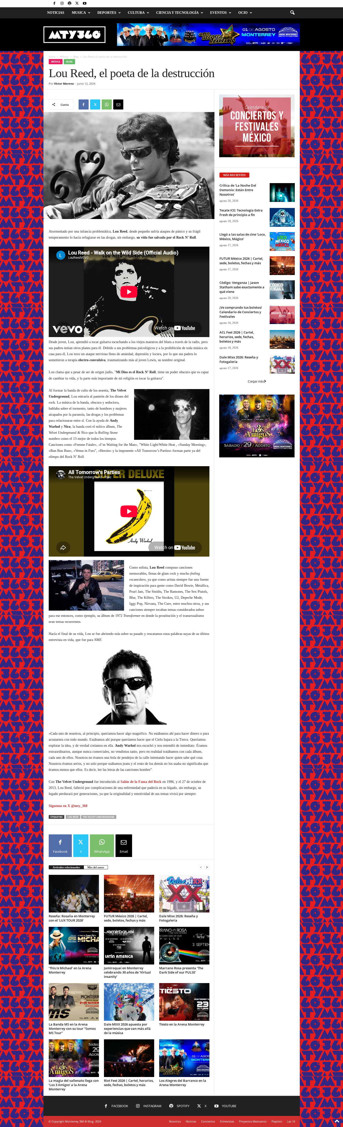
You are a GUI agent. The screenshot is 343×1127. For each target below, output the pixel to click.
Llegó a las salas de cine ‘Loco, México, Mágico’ (242, 236)
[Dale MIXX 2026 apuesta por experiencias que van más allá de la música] (129, 1002)
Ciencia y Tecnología (177, 13)
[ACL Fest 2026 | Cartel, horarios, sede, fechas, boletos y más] (282, 339)
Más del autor (95, 867)
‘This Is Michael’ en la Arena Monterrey (70, 970)
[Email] (118, 104)
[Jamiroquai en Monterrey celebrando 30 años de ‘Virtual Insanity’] (129, 945)
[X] (77, 3)
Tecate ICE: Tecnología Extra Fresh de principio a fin (241, 212)
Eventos (218, 13)
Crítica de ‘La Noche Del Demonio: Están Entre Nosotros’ (237, 190)
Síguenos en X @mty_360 (68, 806)
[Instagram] (62, 3)
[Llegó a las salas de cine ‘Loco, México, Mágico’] (282, 241)
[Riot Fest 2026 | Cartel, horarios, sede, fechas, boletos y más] (129, 1058)
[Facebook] (54, 3)
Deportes (106, 13)
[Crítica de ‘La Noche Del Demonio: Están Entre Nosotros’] (282, 192)
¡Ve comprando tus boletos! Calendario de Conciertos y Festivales (240, 312)
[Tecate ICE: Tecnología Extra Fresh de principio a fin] (282, 217)
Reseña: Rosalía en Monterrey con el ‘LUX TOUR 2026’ (72, 918)
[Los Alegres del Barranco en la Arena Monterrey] (184, 1058)
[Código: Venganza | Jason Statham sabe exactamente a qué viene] (282, 289)
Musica (79, 13)
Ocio (243, 13)
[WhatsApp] (107, 104)
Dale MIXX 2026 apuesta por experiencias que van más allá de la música (127, 1028)
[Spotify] (70, 3)
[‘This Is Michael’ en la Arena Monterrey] (74, 945)
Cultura (136, 13)
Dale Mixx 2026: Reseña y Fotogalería (178, 918)
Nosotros (175, 1121)
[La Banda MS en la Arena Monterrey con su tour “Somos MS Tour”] (74, 1002)
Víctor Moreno (64, 83)
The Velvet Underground (99, 817)
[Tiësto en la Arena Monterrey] (184, 1002)
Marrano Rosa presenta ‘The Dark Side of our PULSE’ (181, 970)
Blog (75, 56)
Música (64, 56)
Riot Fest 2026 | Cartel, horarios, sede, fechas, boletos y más (129, 1082)
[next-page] (206, 867)
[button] (292, 12)
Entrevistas (227, 1121)
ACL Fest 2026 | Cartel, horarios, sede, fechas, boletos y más (236, 337)
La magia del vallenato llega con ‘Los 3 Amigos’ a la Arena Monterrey (74, 1084)
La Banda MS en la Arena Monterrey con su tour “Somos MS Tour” (72, 1028)
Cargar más (256, 381)
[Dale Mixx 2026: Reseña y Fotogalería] (184, 894)
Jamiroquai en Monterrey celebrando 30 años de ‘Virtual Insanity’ (127, 972)
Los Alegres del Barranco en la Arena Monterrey (182, 1082)
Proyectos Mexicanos (252, 1121)
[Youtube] (85, 3)
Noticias (55, 13)
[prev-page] (200, 867)
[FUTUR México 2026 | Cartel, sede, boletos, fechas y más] (129, 894)
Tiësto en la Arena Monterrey (181, 1024)
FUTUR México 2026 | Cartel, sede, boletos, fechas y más (126, 918)
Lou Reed (73, 817)
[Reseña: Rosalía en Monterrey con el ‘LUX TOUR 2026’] (74, 894)
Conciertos (208, 1121)
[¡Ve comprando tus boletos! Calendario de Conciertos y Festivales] (282, 314)
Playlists (276, 1121)
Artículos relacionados (66, 867)
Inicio (52, 56)
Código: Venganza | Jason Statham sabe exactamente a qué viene (241, 287)
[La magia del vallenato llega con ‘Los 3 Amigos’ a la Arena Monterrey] (74, 1058)
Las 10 (291, 1121)
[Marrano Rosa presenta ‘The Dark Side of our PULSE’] (184, 945)
